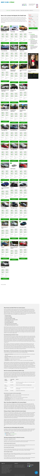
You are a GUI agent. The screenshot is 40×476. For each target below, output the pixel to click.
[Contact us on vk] (25, 5)
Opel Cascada (13, 168)
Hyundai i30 (22, 149)
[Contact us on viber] (22, 5)
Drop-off (30, 18)
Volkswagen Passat (14, 149)
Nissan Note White (14, 50)
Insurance (18, 10)
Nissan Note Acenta (14, 130)
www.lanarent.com (13, 433)
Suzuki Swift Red (22, 247)
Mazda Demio (22, 50)
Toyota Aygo (13, 31)
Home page (8, 10)
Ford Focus (3, 168)
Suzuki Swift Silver (23, 130)
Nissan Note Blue (4, 50)
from (30, 21)
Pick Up (30, 15)
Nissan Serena (22, 90)
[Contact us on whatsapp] (24, 5)
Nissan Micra (22, 31)
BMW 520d (3, 267)
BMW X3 (12, 187)
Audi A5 (2, 247)
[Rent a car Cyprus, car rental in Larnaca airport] (7, 2)
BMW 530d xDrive (23, 187)
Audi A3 (21, 168)
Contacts (31, 10)
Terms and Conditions (24, 10)
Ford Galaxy (13, 227)
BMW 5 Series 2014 (4, 110)
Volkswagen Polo (4, 130)
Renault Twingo (4, 31)
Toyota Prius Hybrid (4, 149)
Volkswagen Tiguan (23, 227)
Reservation (5, 62)
